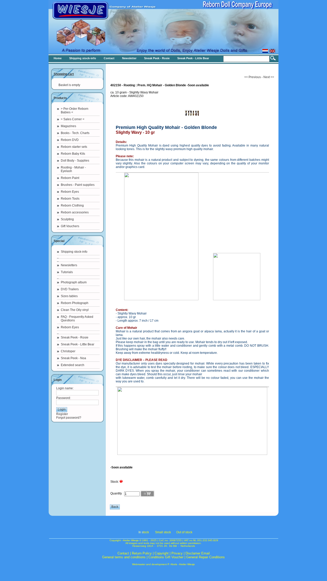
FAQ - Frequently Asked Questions (77, 318)
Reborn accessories (75, 212)
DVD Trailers (70, 289)
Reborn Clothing (72, 205)
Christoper (68, 351)
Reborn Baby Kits (73, 153)
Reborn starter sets (74, 147)
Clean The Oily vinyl (75, 310)
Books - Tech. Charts (75, 133)
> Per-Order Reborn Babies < (74, 110)
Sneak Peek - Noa (73, 358)
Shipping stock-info (74, 251)
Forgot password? (68, 417)
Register (62, 414)
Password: (63, 398)
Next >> (268, 77)
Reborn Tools (70, 198)
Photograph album (74, 282)
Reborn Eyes (70, 191)
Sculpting (67, 219)
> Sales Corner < (72, 119)
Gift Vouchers (70, 226)
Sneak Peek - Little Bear (77, 344)
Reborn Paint (70, 178)
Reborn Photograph (74, 303)
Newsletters (69, 265)
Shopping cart (64, 74)
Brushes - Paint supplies (78, 185)
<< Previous (252, 77)
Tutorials (67, 272)
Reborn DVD (70, 140)
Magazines (68, 126)
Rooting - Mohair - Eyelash (73, 169)
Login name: (65, 388)
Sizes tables (69, 296)
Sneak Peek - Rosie (74, 337)
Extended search (72, 365)
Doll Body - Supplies (75, 160)
